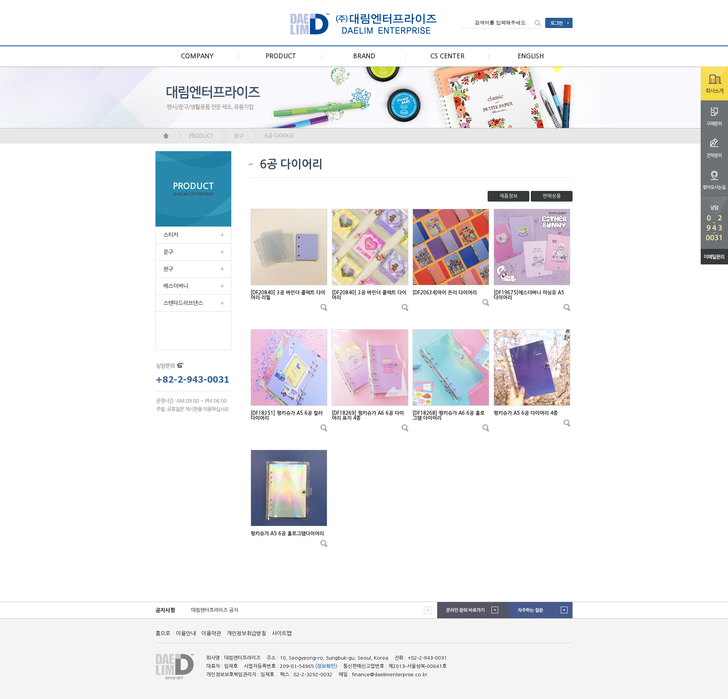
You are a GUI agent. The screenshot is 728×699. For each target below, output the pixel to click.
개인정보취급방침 (246, 633)
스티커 (170, 235)
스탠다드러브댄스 (183, 303)
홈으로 (162, 633)
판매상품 (552, 196)
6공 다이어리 (279, 136)
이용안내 (186, 633)
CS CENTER (447, 56)
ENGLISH (531, 56)
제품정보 (508, 196)
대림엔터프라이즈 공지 (214, 610)
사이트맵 (282, 633)
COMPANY (197, 56)
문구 (239, 136)
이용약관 (211, 633)
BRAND (364, 56)
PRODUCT (280, 56)
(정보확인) (326, 666)
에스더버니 (175, 286)
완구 (168, 269)
